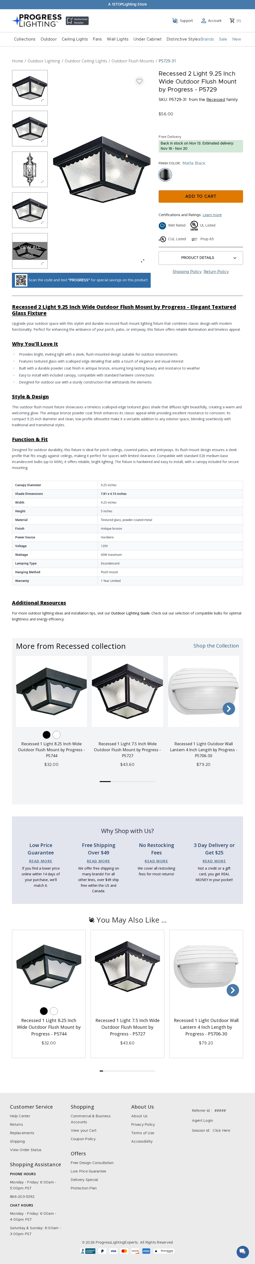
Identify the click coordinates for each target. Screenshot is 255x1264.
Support (186, 20)
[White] (57, 735)
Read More (41, 861)
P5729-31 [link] (167, 61)
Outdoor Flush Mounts (133, 61)
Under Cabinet (147, 39)
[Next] (229, 708)
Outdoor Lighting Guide (130, 613)
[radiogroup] (201, 174)
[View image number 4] (30, 210)
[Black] (47, 735)
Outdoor (49, 39)
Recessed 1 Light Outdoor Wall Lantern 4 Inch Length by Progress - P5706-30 (203, 749)
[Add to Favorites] (139, 81)
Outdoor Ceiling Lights (86, 61)
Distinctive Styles (183, 39)
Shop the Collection (216, 645)
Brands (207, 39)
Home (17, 61)
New (236, 39)
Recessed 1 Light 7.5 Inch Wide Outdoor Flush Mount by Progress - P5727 (127, 749)
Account (215, 20)
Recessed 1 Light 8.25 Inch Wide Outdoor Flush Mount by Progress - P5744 (51, 749)
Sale (223, 39)
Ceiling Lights (75, 39)
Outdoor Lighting (44, 61)
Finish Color (169, 163)
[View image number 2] (30, 128)
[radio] (165, 174)
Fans (97, 39)
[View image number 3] (30, 169)
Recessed (215, 100)
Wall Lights (117, 39)
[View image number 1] (30, 88)
